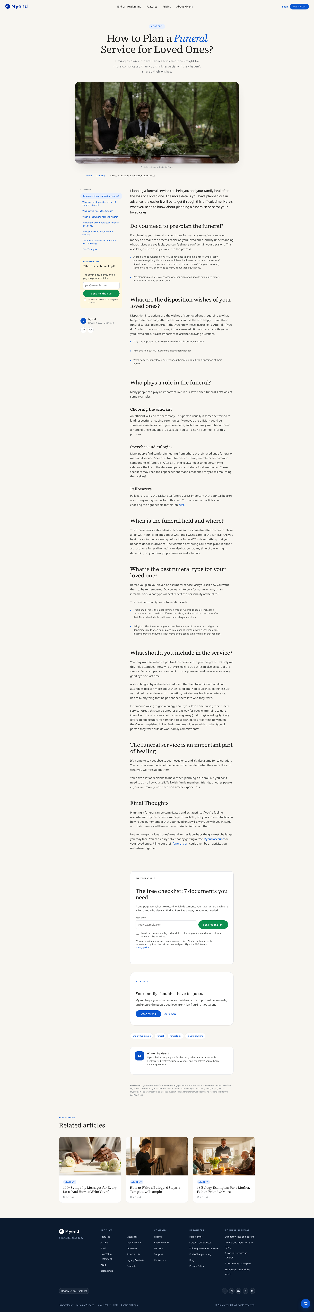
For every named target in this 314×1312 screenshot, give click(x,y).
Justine (104, 1242)
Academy (157, 26)
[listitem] (225, 1291)
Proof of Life (133, 1254)
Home (89, 175)
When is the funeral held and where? (100, 216)
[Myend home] (16, 6)
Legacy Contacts (135, 1260)
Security (158, 1248)
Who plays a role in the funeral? (97, 210)
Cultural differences (200, 1242)
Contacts (131, 1266)
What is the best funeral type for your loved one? (100, 224)
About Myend (161, 1242)
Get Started (299, 6)
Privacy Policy (196, 1266)
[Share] (91, 330)
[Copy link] (83, 330)
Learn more (170, 1013)
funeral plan (181, 843)
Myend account (214, 839)
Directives (132, 1248)
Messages (132, 1236)
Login (285, 6)
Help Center (195, 1236)
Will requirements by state (203, 1248)
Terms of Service (85, 1304)
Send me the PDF (101, 293)
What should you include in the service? (97, 233)
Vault (103, 1264)
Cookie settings (129, 1304)
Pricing (158, 1236)
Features (105, 1236)
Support (158, 1254)
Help (115, 1304)
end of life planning (142, 1036)
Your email (141, 917)
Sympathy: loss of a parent (239, 1236)
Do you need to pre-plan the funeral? (100, 196)
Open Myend (148, 1013)
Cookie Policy (104, 1304)
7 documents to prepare (238, 1263)
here (181, 505)
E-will (103, 1248)
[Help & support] (305, 1303)
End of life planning (200, 1254)
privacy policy (142, 947)
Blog (191, 1260)
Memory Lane (134, 1242)
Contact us (160, 1260)
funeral (160, 1036)
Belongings (106, 1270)
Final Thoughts (89, 249)
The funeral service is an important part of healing (99, 242)
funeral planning (195, 1036)
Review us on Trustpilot (74, 1290)
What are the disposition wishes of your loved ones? (99, 203)
